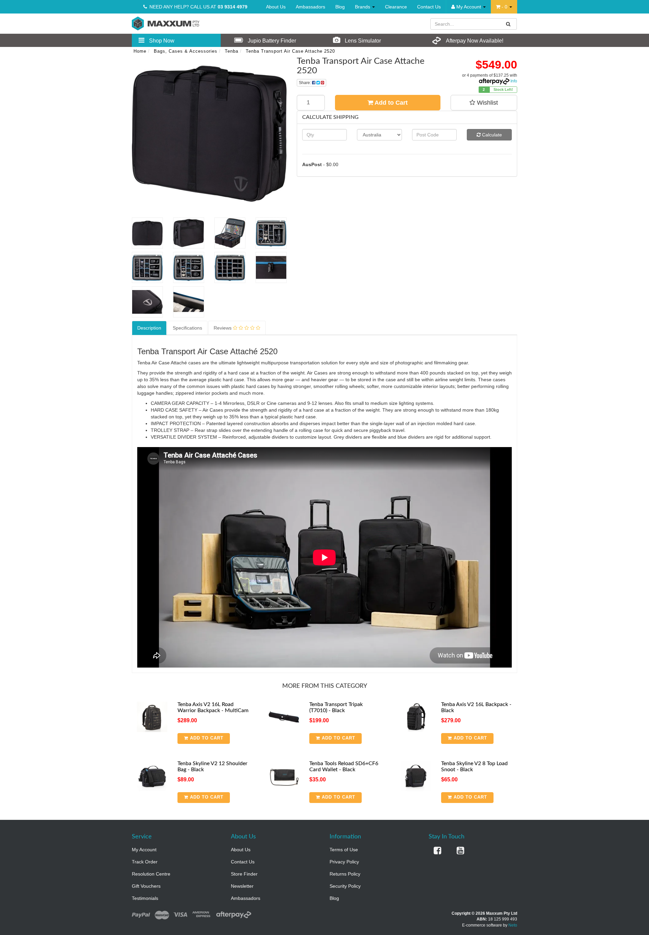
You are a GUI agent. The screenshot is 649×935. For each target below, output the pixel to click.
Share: (305, 82)
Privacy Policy (344, 861)
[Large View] (147, 233)
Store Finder (244, 874)
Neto (512, 925)
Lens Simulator (362, 41)
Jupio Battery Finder (271, 41)
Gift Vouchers (146, 886)
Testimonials (145, 898)
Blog (340, 6)
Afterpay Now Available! (474, 41)
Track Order (145, 861)
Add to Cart (390, 102)
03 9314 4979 (232, 6)
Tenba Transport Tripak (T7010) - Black (336, 707)
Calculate (491, 134)
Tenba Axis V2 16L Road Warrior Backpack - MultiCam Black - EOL (212, 710)
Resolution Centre (151, 874)
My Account (144, 849)
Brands (363, 6)
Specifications (187, 328)
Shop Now (161, 41)
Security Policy (345, 886)
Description (149, 328)
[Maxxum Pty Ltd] (165, 23)
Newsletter (242, 886)
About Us (276, 6)
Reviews (223, 328)
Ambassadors (310, 6)
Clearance (396, 6)
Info (513, 81)
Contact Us (429, 6)
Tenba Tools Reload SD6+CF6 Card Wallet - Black (343, 766)
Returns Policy (345, 874)
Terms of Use (344, 849)
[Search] (508, 24)
